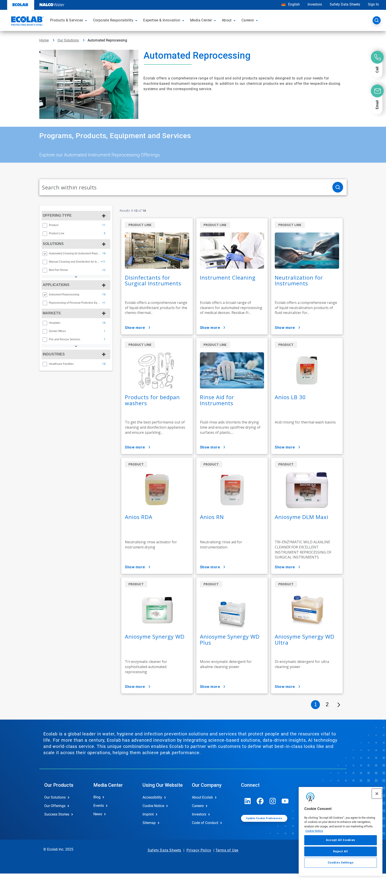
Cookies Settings (341, 862)
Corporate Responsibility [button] (113, 20)
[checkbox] (45, 225)
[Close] (377, 794)
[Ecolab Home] (26, 21)
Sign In (373, 4)
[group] (76, 225)
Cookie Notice (314, 830)
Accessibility (152, 797)
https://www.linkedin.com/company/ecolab (247, 801)
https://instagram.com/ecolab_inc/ (272, 801)
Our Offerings (54, 806)
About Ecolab (202, 797)
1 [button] (315, 704)
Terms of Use (227, 850)
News (97, 814)
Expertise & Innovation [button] (161, 20)
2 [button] (327, 704)
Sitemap (149, 823)
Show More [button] (135, 328)
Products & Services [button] (66, 20)
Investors (315, 4)
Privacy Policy (199, 850)
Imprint (148, 814)
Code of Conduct (205, 823)
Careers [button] (247, 20)
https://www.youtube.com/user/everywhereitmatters (285, 801)
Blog (97, 797)
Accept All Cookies (340, 840)
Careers (198, 806)
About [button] (227, 20)
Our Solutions (68, 40)
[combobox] (184, 187)
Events (98, 805)
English (293, 4)
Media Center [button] (201, 20)
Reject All (340, 851)
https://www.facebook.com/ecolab (260, 801)
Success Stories (56, 814)
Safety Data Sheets (345, 4)
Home (44, 40)
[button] (86, 20)
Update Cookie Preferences (264, 818)
